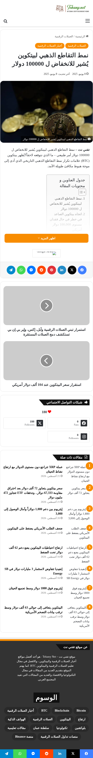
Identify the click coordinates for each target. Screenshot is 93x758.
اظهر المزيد (47, 238)
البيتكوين (65, 719)
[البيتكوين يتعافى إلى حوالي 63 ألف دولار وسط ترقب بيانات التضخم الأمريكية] (78, 616)
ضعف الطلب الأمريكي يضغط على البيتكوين (35, 528)
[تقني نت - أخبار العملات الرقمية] (72, 8)
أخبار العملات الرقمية (49, 45)
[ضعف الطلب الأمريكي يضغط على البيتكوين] (78, 534)
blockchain (62, 710)
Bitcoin (81, 710)
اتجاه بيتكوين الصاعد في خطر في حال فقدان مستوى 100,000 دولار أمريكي (66, 221)
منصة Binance (24, 736)
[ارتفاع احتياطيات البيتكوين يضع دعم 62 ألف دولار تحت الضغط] (78, 554)
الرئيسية (80, 36)
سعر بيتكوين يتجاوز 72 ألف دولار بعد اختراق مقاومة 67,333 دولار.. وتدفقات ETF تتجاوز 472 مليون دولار (33, 493)
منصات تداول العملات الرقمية (59, 736)
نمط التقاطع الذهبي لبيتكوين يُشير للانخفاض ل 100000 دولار (66, 204)
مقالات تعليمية (17, 728)
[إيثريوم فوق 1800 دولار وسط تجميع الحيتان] (78, 594)
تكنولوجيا (61, 728)
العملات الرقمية (64, 36)
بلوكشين (80, 728)
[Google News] (46, 253)
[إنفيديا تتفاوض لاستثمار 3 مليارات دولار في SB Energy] (78, 575)
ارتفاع (81, 719)
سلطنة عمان (41, 728)
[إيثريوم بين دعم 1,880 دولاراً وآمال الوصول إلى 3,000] (78, 515)
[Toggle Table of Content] (80, 192)
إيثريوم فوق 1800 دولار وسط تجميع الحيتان (36, 588)
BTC (44, 710)
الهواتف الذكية (17, 719)
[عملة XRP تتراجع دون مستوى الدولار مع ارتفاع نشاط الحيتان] (78, 474)
